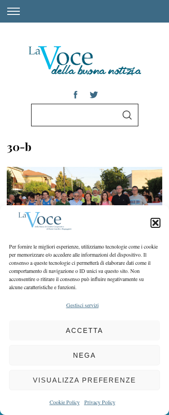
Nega (84, 355)
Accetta (84, 330)
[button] (155, 222)
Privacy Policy (99, 402)
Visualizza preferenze (84, 380)
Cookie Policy (65, 402)
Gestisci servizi (82, 305)
